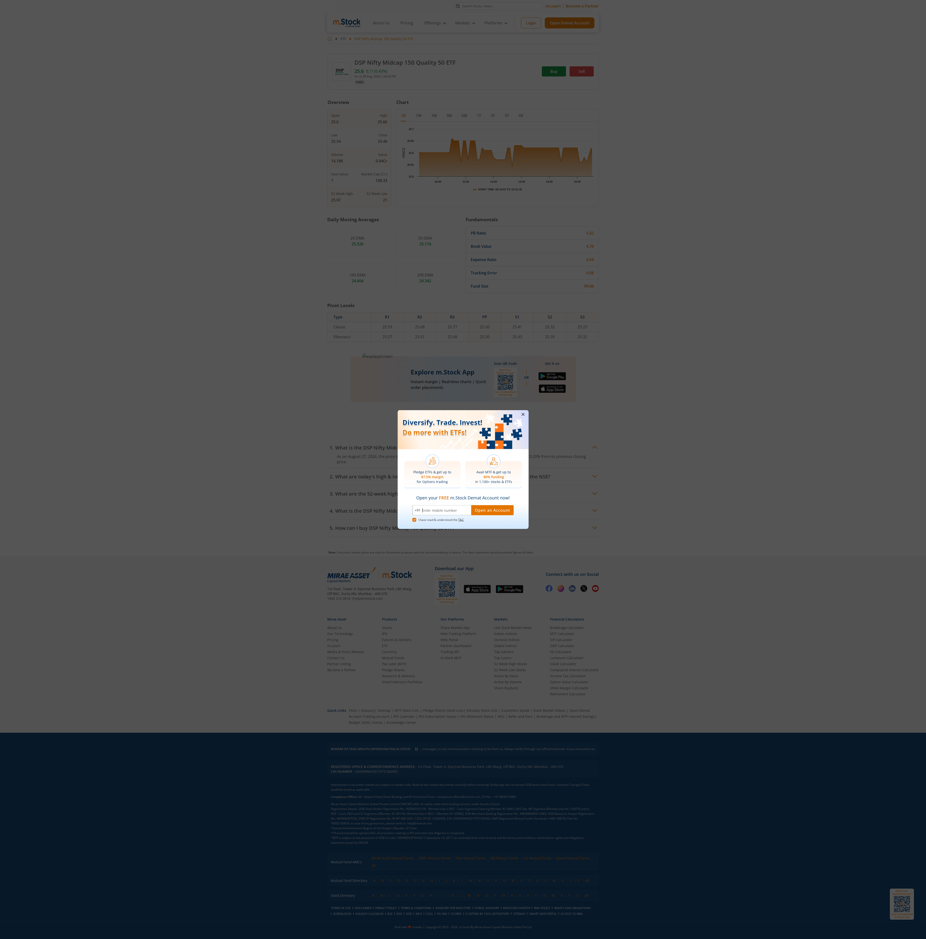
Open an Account (492, 510)
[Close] (523, 414)
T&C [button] (461, 520)
